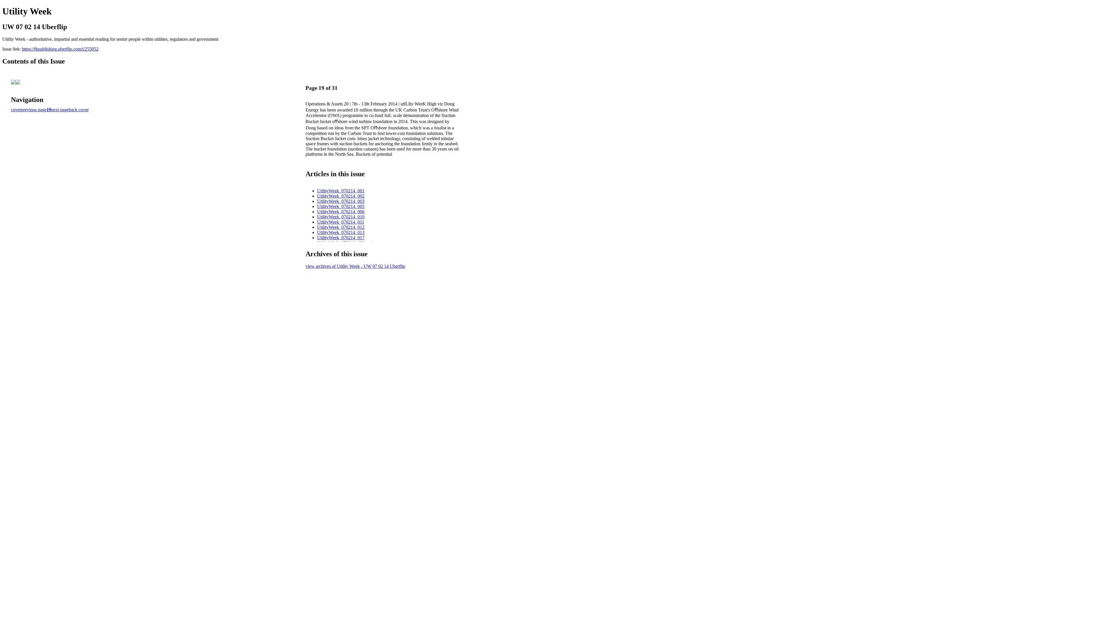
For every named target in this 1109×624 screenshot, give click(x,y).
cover (16, 109)
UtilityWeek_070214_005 (340, 206)
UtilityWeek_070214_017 (340, 237)
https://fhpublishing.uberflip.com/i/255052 (60, 49)
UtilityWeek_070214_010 (340, 216)
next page (60, 109)
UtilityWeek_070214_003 (340, 201)
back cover (79, 109)
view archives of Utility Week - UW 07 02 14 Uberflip (355, 266)
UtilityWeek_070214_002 (340, 196)
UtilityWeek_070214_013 (340, 232)
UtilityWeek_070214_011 (340, 222)
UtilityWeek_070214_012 (340, 227)
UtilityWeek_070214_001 (340, 190)
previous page (33, 109)
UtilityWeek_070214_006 (340, 211)
